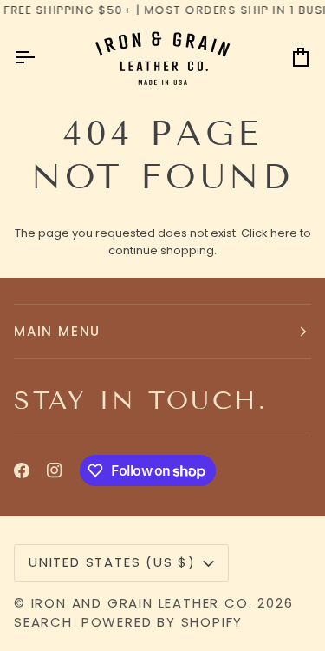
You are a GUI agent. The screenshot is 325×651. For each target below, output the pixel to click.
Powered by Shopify (162, 622)
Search (43, 622)
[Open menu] (40, 58)
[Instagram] (54, 470)
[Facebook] (21, 470)
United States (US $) (112, 562)
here (283, 233)
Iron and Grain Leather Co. (142, 603)
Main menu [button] (57, 331)
